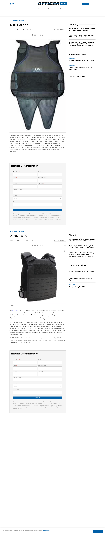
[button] (11, 4)
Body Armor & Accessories (17, 20)
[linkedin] (35, 35)
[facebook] (32, 35)
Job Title (41, 183)
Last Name (41, 172)
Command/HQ (51, 12)
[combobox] (37, 198)
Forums (43, 12)
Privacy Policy (46, 530)
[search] (13, 4)
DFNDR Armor (20, 240)
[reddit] (40, 35)
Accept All (98, 531)
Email (15, 177)
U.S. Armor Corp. (21, 29)
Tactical (71, 12)
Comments (16, 202)
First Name (16, 172)
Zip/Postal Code (17, 189)
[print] (65, 35)
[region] (52, 531)
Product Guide (35, 12)
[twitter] (37, 35)
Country (15, 195)
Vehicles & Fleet (62, 12)
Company (15, 183)
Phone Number (42, 177)
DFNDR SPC (16, 311)
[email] (42, 35)
